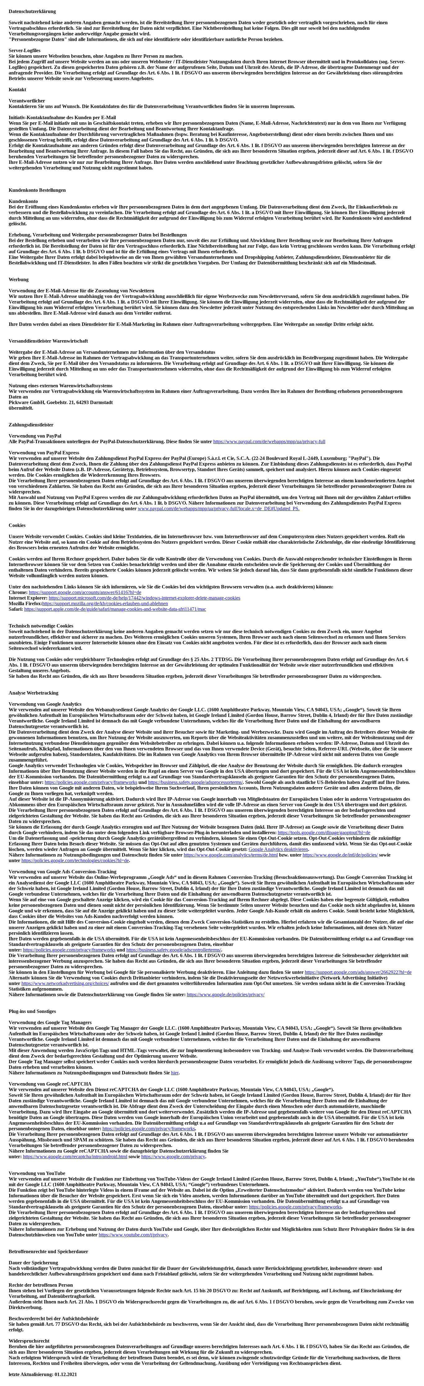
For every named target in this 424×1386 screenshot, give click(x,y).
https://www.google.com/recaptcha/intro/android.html (75, 1156)
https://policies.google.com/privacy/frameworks (91, 782)
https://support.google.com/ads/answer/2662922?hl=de (358, 972)
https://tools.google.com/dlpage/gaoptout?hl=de (324, 832)
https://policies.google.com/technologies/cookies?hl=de (75, 860)
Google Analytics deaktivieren (278, 849)
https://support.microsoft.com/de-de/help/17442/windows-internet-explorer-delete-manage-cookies (144, 598)
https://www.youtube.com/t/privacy (133, 1234)
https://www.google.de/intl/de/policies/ (340, 854)
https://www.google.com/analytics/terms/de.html (231, 854)
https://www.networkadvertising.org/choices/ (65, 983)
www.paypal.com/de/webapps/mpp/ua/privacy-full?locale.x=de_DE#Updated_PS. (219, 508)
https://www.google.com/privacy (173, 1156)
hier (174, 1072)
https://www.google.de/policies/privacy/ (225, 994)
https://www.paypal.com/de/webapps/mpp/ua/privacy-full (269, 441)
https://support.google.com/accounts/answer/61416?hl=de (85, 592)
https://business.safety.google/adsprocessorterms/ (195, 782)
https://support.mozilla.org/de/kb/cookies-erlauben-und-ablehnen (105, 603)
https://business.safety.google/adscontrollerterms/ (173, 949)
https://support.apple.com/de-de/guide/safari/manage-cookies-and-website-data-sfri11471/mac (115, 609)
